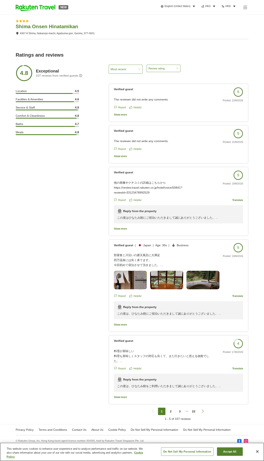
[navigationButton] (152, 411)
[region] (132, 452)
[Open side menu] (245, 7)
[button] (35, 7)
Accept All (229, 451)
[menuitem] (178, 6)
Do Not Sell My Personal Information (207, 429)
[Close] (257, 451)
